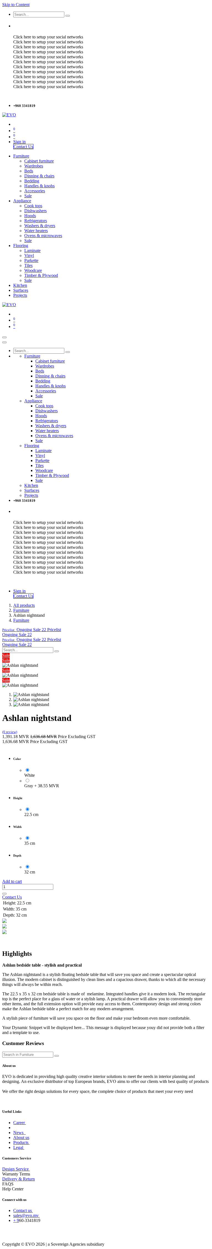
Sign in (19, 141)
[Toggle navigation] (4, 337)
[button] (31, 629)
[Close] (4, 342)
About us (21, 1137)
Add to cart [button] (12, 881)
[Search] (67, 16)
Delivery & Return (18, 1179)
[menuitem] (21, 156)
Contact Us (23, 146)
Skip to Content (16, 4)
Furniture (21, 610)
